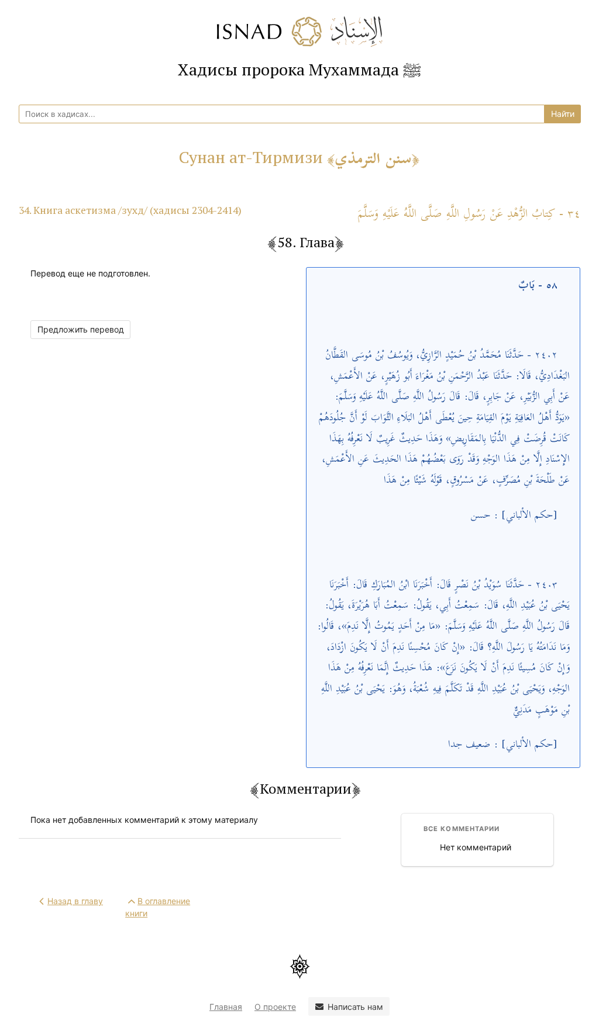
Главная (225, 1007)
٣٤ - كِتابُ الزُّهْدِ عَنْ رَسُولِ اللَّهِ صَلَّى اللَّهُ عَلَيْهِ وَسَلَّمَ (468, 214)
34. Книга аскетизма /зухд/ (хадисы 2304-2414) (130, 210)
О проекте (275, 1007)
